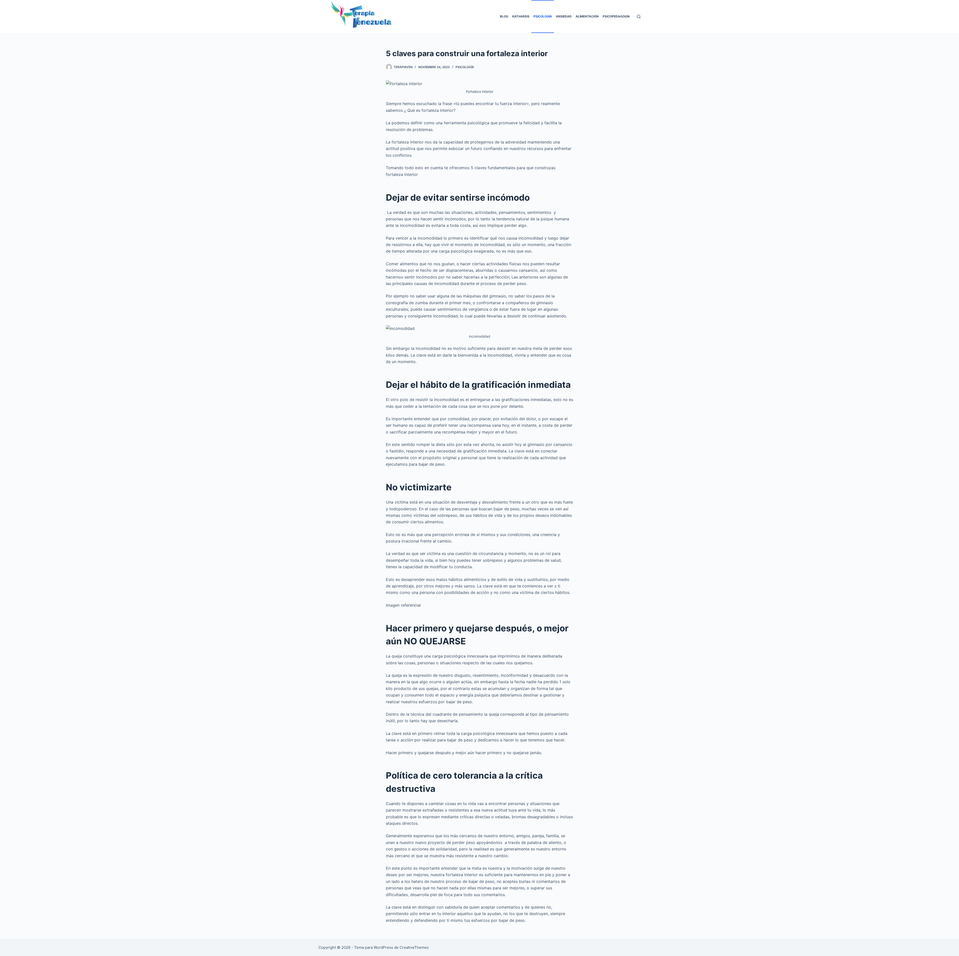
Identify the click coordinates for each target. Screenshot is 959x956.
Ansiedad (564, 16)
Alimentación (587, 16)
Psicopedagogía (616, 16)
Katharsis (520, 16)
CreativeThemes (414, 947)
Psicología (542, 16)
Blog (504, 16)
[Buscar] (639, 16)
